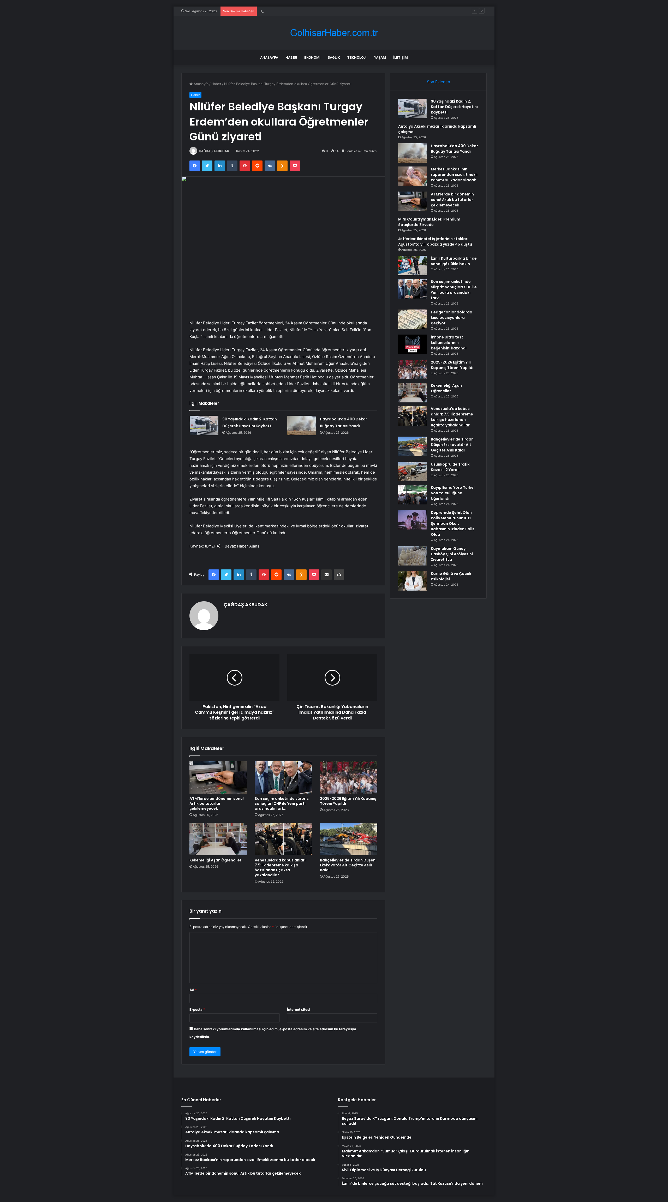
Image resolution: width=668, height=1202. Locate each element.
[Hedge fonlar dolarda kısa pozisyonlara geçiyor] (412, 319)
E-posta (197, 1009)
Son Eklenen (438, 81)
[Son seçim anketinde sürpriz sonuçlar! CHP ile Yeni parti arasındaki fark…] (283, 777)
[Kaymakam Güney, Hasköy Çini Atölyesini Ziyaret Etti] (412, 556)
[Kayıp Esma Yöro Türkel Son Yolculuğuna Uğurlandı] (412, 494)
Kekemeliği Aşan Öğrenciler (215, 860)
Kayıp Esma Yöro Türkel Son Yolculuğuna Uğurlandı (453, 493)
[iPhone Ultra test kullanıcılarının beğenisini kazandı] (412, 344)
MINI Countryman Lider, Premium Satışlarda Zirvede (429, 222)
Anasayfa (269, 57)
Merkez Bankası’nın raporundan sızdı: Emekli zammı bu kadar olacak (454, 174)
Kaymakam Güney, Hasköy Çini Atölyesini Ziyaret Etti (452, 554)
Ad (193, 990)
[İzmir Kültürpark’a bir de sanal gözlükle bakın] (412, 265)
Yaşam (380, 57)
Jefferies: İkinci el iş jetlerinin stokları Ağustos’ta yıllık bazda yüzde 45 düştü (435, 241)
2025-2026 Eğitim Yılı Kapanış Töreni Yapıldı (348, 801)
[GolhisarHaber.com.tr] (334, 32)
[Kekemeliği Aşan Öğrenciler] (218, 839)
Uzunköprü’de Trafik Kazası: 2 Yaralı (450, 467)
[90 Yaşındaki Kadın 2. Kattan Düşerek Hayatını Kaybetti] (204, 425)
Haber (291, 57)
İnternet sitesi (298, 1009)
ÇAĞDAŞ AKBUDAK (214, 151)
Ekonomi (312, 57)
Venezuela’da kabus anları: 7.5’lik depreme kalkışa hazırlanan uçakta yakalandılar (281, 868)
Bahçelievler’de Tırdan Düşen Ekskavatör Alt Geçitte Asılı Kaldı (347, 865)
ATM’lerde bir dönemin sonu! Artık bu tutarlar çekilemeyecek (216, 803)
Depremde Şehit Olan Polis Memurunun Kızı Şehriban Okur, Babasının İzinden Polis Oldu (452, 523)
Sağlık (334, 57)
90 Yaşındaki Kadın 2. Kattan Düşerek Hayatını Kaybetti (454, 107)
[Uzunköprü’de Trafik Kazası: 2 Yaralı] (412, 471)
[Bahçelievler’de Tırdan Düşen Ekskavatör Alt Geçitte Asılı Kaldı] (348, 839)
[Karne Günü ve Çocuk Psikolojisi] (412, 581)
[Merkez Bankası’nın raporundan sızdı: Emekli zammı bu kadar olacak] (412, 176)
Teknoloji (357, 57)
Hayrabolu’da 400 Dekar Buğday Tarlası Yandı (295, 11)
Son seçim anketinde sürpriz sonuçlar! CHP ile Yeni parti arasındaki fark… (282, 803)
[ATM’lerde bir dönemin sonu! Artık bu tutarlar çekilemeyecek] (218, 777)
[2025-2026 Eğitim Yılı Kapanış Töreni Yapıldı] (348, 777)
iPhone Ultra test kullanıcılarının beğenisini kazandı (449, 343)
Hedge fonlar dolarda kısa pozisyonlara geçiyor (451, 318)
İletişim (400, 57)
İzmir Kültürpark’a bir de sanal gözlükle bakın (454, 261)
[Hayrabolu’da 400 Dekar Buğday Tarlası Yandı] (301, 425)
